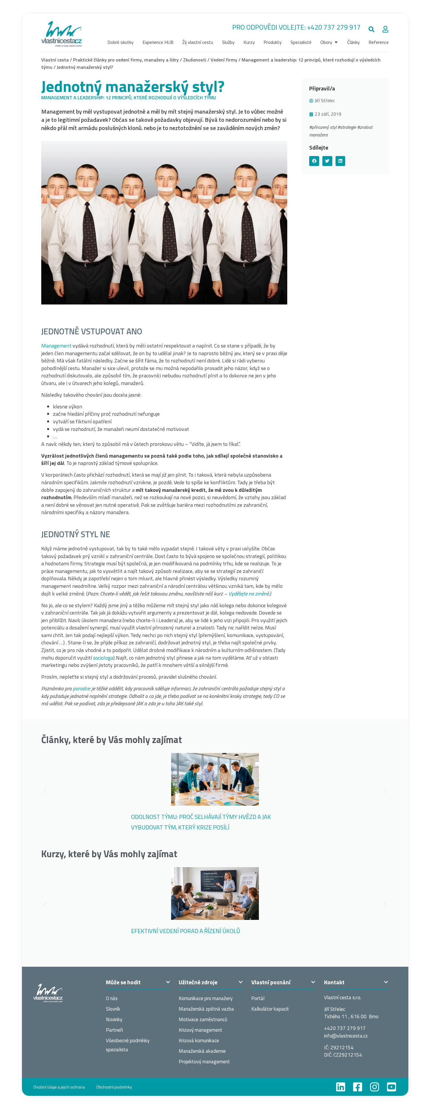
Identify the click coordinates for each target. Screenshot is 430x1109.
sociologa (103, 658)
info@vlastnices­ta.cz (346, 1036)
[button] (371, 29)
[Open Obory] (336, 42)
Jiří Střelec (325, 100)
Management (57, 346)
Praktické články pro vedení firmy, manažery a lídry (126, 59)
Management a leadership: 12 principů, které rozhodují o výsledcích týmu (128, 97)
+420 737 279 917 (334, 27)
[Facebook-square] (357, 1087)
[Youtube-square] (391, 1087)
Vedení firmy (224, 59)
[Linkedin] (341, 1087)
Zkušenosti (194, 59)
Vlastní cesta (55, 59)
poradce (81, 688)
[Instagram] (374, 1087)
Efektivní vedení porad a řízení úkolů (185, 930)
